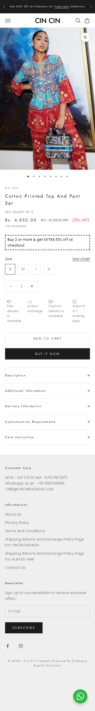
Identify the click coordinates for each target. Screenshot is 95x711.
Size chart (81, 258)
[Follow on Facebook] (7, 645)
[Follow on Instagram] (20, 645)
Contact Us (15, 567)
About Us (13, 514)
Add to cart (47, 338)
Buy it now (47, 353)
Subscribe (23, 627)
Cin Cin (11, 188)
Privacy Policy (17, 522)
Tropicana (61, 6)
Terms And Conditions (25, 531)
